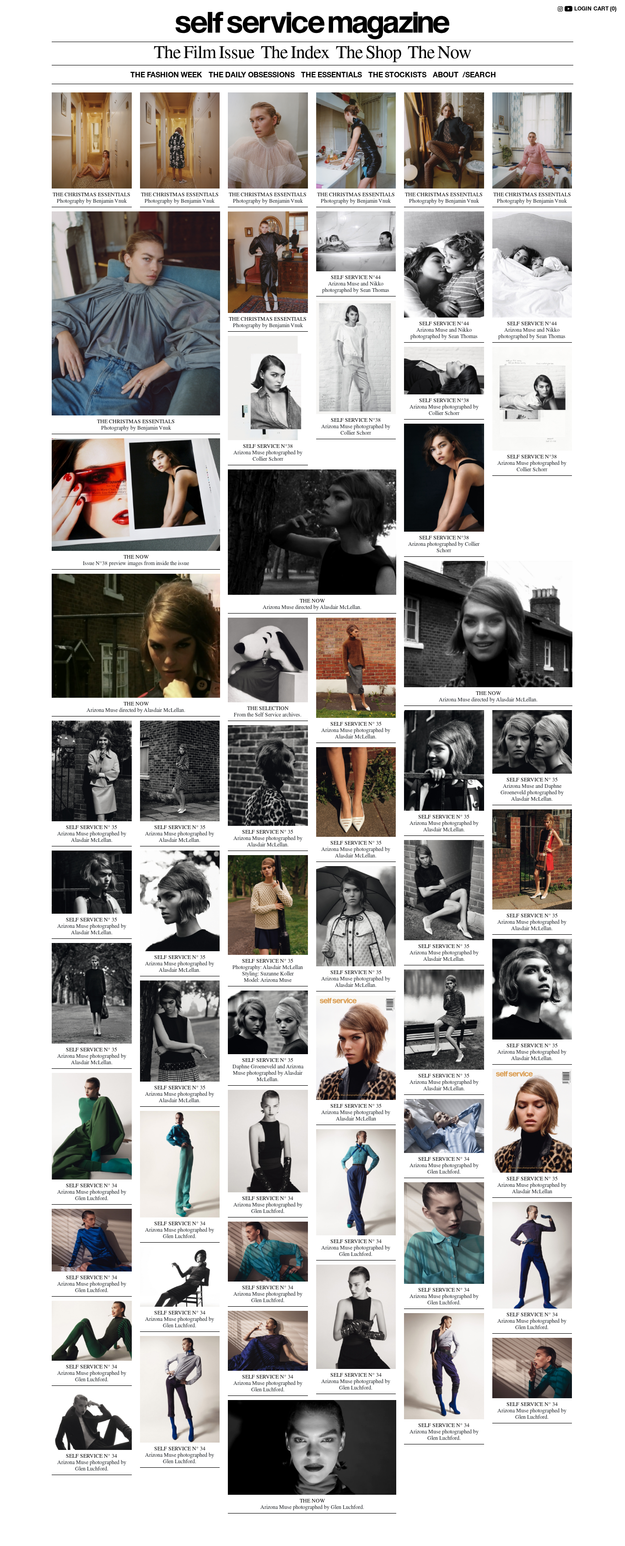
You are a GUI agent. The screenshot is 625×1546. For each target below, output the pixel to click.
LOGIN (583, 9)
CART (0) (605, 9)
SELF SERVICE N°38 (356, 421)
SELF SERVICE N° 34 (91, 1186)
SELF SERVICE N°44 (356, 278)
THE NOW (136, 557)
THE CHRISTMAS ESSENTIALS (91, 195)
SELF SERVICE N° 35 (356, 724)
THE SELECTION (268, 709)
